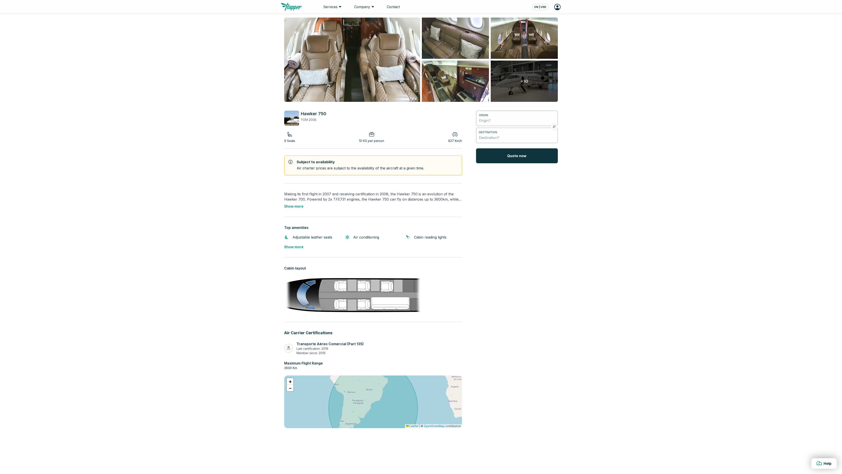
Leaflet (414, 426)
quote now (516, 156)
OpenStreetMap (434, 426)
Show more (293, 206)
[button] (290, 381)
